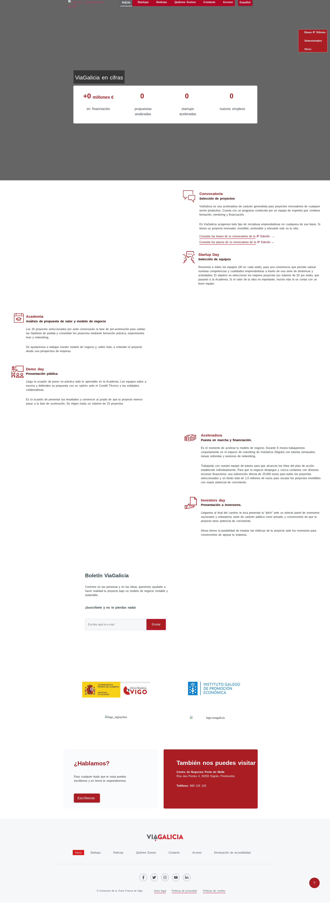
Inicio (78, 852)
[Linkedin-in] (186, 877)
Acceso (196, 852)
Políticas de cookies (214, 890)
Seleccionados (312, 40)
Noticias (118, 852)
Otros (306, 49)
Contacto (174, 852)
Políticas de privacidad (184, 890)
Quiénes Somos (146, 852)
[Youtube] (176, 877)
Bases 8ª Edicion (314, 32)
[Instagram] (165, 877)
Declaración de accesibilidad (232, 852)
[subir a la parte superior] (314, 883)
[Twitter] (154, 877)
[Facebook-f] (143, 877)
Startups (95, 852)
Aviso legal (160, 890)
